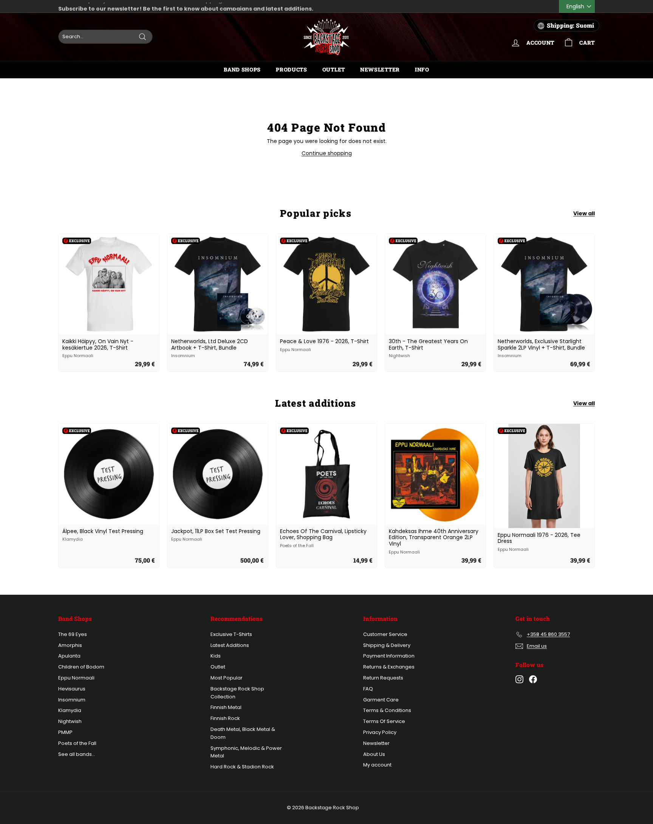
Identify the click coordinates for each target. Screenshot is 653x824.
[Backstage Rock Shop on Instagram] (519, 679)
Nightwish (70, 721)
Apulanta (69, 655)
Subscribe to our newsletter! (100, 6)
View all (584, 213)
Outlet (333, 69)
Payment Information (389, 655)
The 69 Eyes (72, 634)
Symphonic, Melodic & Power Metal (246, 752)
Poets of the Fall (77, 743)
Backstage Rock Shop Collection (237, 692)
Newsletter (380, 69)
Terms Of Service (384, 721)
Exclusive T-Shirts (231, 634)
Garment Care (381, 699)
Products (291, 69)
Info (422, 69)
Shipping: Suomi (570, 25)
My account (377, 764)
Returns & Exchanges (389, 666)
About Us (374, 754)
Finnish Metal (225, 707)
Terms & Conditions (387, 710)
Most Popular (226, 677)
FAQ (368, 688)
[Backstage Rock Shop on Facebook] (533, 679)
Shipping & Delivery (386, 645)
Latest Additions (229, 645)
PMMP (65, 732)
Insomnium (71, 699)
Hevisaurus (71, 688)
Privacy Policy (379, 732)
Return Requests (383, 677)
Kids (215, 655)
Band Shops (242, 69)
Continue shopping (327, 153)
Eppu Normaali (76, 677)
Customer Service (385, 634)
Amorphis (70, 645)
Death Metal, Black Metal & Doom (242, 733)
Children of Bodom (81, 666)
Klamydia (69, 710)
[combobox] (105, 37)
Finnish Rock (225, 718)
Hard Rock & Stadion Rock (242, 766)
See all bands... (76, 754)
